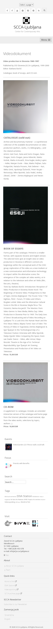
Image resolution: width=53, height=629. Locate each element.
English (7, 619)
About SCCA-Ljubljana (15, 566)
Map (7, 555)
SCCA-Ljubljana (27, 27)
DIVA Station (10, 585)
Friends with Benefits (21, 463)
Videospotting (11, 589)
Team (8, 570)
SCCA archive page (12, 593)
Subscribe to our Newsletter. (15, 604)
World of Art (10, 581)
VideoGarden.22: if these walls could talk (28, 444)
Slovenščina (9, 615)
